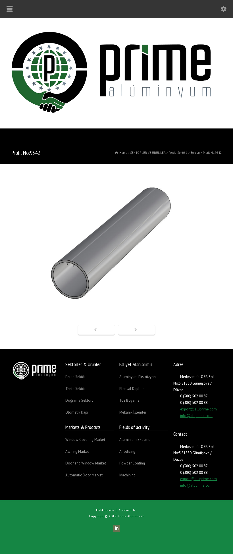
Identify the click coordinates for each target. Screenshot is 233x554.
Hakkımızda (105, 510)
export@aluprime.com (198, 409)
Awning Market (77, 451)
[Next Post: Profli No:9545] (136, 330)
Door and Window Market (85, 463)
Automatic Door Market (84, 475)
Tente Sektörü (76, 388)
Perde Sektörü (76, 376)
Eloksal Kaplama (133, 388)
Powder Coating (132, 463)
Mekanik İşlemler (132, 412)
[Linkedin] (116, 528)
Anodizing (127, 451)
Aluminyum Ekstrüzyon (137, 376)
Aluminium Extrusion (136, 439)
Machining (127, 475)
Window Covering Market (85, 439)
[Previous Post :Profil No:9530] (96, 330)
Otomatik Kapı (76, 412)
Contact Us (127, 510)
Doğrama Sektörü (79, 400)
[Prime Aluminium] (116, 116)
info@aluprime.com (196, 415)
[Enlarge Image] (116, 170)
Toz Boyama (129, 400)
